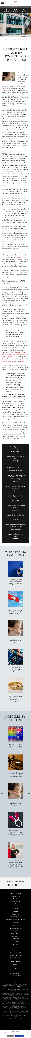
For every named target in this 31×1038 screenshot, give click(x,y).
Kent (23, 359)
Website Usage (15, 901)
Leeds (22, 361)
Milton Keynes (6, 354)
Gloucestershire (21, 352)
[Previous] (1, 627)
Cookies (15, 899)
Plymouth (10, 359)
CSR (15, 931)
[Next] (29, 627)
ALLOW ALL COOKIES (20, 1036)
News (9, 39)
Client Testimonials (15, 953)
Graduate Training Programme (15, 919)
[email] (19, 885)
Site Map (15, 941)
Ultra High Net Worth (15, 955)
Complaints (15, 936)
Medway (4, 361)
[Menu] (2, 3)
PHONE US (24, 11)
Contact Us (15, 938)
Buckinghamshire (19, 354)
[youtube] (16, 885)
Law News (14, 39)
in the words (13, 172)
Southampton (12, 361)
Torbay (18, 359)
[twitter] (12, 885)
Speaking (18, 257)
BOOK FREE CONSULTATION (15, 6)
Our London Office (15, 958)
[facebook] (9, 885)
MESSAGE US (15, 11)
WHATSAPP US (7, 11)
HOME (5, 39)
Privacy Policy (15, 896)
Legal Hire (15, 914)
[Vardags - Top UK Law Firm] (15, 4)
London (13, 352)
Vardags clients (15, 926)
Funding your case (15, 928)
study (4, 200)
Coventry (10, 357)
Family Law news (22, 39)
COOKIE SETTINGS (10, 1036)
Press (15, 950)
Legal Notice (15, 904)
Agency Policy (15, 933)
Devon (4, 359)
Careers (15, 911)
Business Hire (15, 916)
